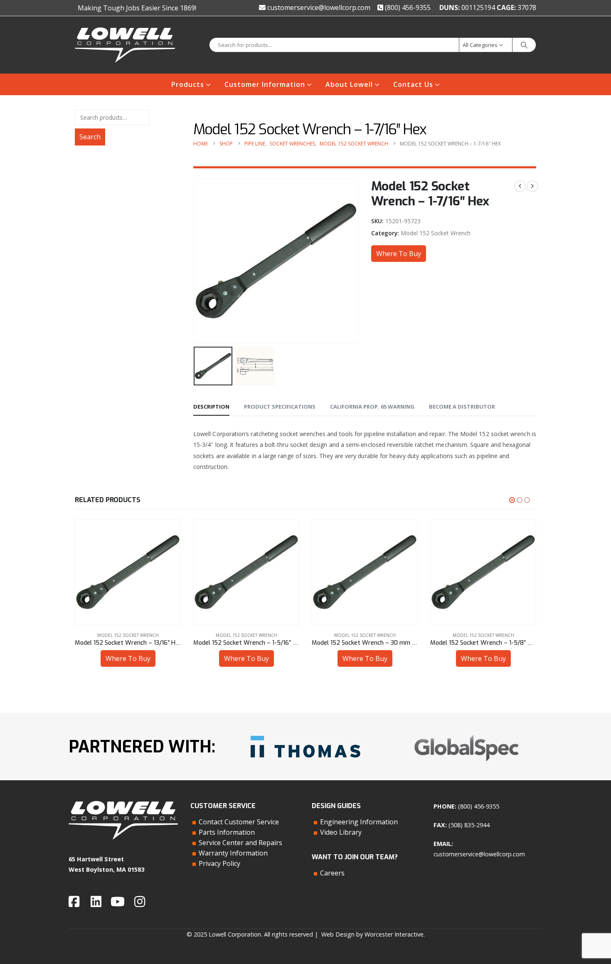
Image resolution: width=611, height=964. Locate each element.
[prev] (520, 186)
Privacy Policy (219, 863)
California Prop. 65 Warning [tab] (372, 406)
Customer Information (264, 84)
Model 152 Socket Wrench (436, 233)
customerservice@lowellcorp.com (318, 7)
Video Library (341, 832)
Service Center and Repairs (240, 842)
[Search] (524, 45)
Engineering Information (359, 821)
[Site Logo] (125, 44)
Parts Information (227, 832)
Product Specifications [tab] (279, 406)
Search (90, 136)
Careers (332, 873)
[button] (195, 261)
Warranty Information (233, 853)
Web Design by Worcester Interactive (372, 934)
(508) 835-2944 (469, 825)
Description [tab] (211, 406)
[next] (532, 186)
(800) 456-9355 (407, 7)
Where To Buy (398, 253)
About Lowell (349, 84)
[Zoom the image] (305, 733)
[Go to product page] (127, 572)
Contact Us (413, 84)
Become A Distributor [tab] (462, 406)
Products (187, 84)
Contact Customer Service (239, 821)
